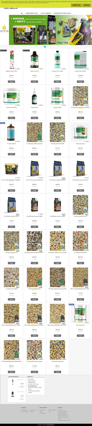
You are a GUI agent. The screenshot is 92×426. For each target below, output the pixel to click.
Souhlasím (86, 5)
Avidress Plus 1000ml (57, 71)
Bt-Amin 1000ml (11, 143)
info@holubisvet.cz (32, 385)
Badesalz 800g (57, 107)
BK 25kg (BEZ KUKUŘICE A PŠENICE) (80, 107)
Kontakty (32, 411)
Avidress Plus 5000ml (80, 71)
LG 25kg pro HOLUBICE (11, 289)
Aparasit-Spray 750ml (20, 379)
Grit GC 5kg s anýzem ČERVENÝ (57, 180)
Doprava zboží (33, 409)
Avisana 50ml (34, 107)
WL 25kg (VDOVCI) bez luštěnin (34, 361)
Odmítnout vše (76, 5)
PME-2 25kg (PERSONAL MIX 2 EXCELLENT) (11, 325)
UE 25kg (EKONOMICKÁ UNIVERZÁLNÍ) (11, 361)
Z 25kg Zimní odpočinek (57, 361)
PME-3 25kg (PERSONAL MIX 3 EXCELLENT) (34, 325)
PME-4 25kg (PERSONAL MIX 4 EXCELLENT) (57, 325)
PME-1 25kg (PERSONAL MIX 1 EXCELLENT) (80, 289)
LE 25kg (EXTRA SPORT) (80, 252)
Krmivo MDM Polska (42, 410)
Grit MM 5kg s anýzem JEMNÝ (57, 216)
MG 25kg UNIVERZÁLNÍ (34, 289)
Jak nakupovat (24, 409)
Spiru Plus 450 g (80, 325)
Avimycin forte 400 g (11, 107)
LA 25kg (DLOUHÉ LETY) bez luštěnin (57, 252)
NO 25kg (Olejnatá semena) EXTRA (57, 289)
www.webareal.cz (50, 424)
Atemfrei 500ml (20, 391)
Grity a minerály (43, 413)
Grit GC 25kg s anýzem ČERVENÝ (34, 180)
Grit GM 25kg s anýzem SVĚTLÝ (80, 180)
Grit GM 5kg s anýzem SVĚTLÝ (11, 216)
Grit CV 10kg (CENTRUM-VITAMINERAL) (11, 180)
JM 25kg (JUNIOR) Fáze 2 (80, 216)
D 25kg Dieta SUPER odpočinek (34, 143)
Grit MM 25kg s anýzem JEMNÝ (34, 216)
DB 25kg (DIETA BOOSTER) (57, 143)
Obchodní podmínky (25, 411)
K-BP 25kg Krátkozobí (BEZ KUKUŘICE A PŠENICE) (34, 252)
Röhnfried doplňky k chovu (52, 410)
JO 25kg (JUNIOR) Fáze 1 (11, 252)
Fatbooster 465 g (80, 143)
